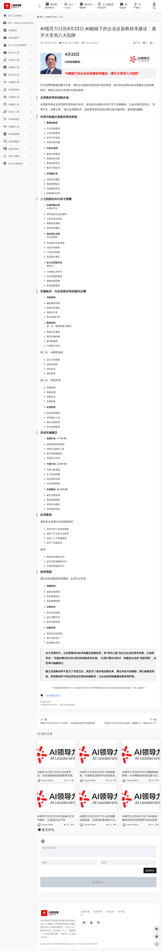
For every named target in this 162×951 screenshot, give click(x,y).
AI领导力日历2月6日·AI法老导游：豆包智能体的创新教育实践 (55, 773)
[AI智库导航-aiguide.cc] (54, 914)
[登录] (154, 4)
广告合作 (109, 911)
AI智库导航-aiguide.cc (66, 944)
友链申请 (85, 911)
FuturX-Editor (91, 42)
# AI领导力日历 (53, 695)
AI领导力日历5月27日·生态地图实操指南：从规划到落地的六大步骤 (97, 818)
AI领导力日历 (51, 17)
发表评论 (150, 870)
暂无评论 (48, 830)
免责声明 (97, 911)
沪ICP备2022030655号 (87, 944)
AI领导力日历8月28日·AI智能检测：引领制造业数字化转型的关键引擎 (97, 773)
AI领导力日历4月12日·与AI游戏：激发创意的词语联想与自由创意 (140, 818)
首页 (41, 17)
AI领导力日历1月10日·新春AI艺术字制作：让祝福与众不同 (55, 818)
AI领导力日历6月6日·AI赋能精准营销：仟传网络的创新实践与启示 (140, 773)
